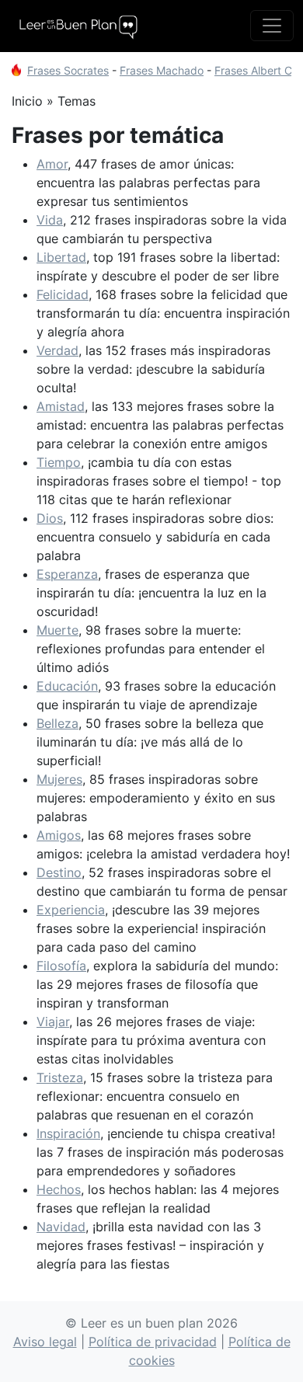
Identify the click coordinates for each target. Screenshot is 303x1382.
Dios (50, 518)
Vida (50, 220)
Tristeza (60, 1077)
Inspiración (68, 1133)
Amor (52, 164)
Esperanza (67, 574)
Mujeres (59, 779)
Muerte (57, 630)
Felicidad (63, 294)
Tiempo (59, 462)
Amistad (61, 406)
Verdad (57, 350)
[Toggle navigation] (272, 25)
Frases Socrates (68, 70)
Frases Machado (162, 70)
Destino (59, 872)
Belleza (57, 723)
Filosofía (61, 965)
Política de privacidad (153, 1341)
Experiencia (71, 909)
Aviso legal (45, 1341)
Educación (67, 686)
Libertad (61, 257)
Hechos (59, 1189)
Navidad (61, 1226)
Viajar (53, 1021)
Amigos (59, 835)
